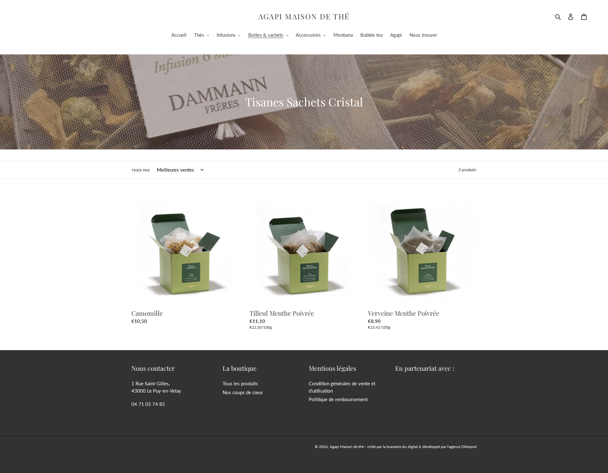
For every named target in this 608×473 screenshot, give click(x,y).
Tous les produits (240, 383)
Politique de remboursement (338, 399)
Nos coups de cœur (243, 392)
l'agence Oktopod (462, 446)
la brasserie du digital (400, 446)
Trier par (140, 170)
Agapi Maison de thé (304, 16)
